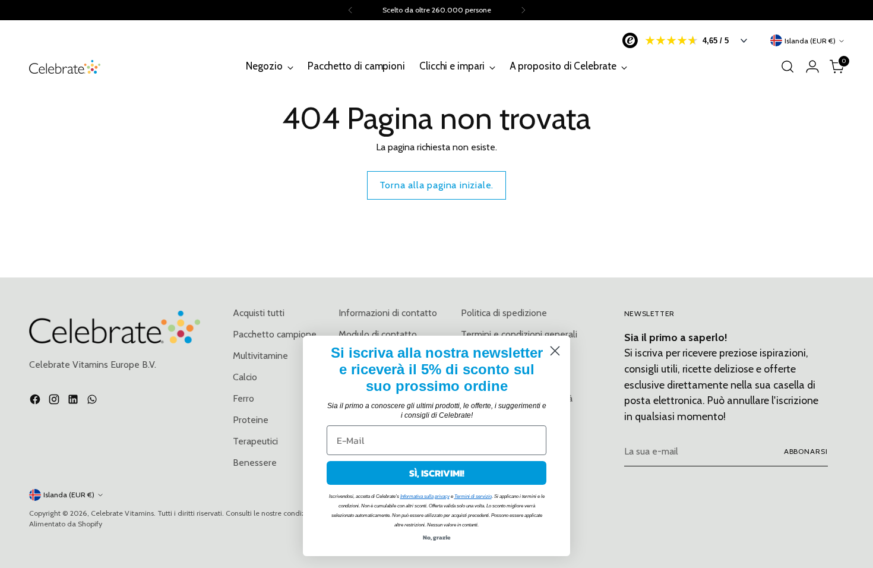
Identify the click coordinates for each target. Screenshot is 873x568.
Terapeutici (255, 441)
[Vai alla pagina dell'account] (812, 66)
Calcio (245, 377)
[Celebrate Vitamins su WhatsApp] (93, 401)
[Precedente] (350, 10)
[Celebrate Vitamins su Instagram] (55, 401)
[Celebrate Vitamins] (64, 67)
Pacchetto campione (275, 334)
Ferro (243, 398)
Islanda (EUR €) (810, 40)
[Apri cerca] (787, 66)
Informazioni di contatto (388, 312)
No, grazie (437, 537)
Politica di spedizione (504, 312)
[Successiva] (523, 10)
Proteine (250, 419)
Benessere (255, 462)
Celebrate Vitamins (122, 513)
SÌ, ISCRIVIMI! (436, 473)
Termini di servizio (473, 496)
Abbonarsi (806, 451)
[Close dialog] (555, 350)
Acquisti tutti (258, 312)
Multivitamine (260, 355)
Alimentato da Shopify (65, 523)
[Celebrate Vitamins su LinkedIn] (74, 401)
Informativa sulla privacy (425, 496)
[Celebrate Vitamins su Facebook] (36, 401)
